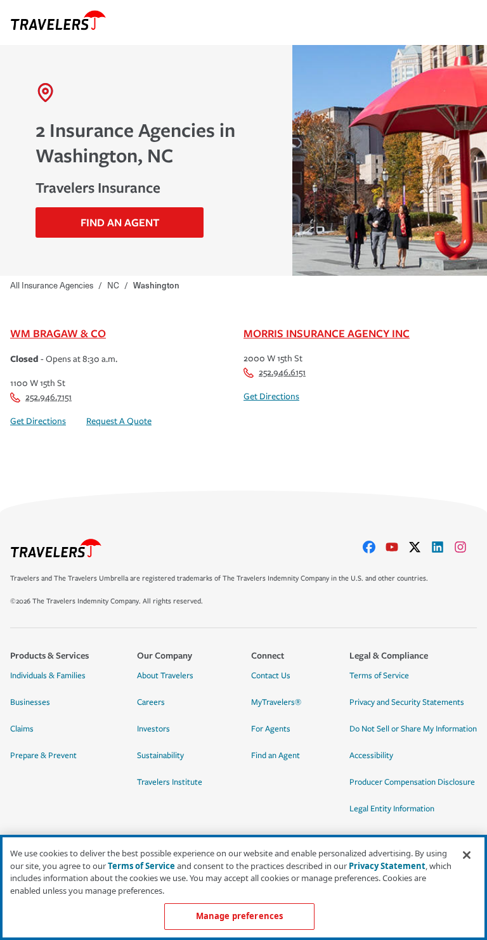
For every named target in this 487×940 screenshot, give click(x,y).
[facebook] (374, 547)
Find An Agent (120, 222)
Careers (151, 702)
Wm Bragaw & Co (58, 333)
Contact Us (270, 676)
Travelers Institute (169, 782)
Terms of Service (379, 676)
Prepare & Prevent (43, 755)
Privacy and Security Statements (406, 702)
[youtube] (397, 547)
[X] (419, 547)
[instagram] (465, 547)
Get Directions (38, 421)
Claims (22, 729)
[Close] (467, 855)
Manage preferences (239, 916)
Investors (153, 729)
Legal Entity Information (391, 809)
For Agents (270, 729)
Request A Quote (119, 421)
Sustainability (160, 755)
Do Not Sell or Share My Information (413, 729)
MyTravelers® (276, 702)
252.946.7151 (48, 397)
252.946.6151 (282, 372)
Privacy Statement (387, 866)
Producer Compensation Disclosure (412, 782)
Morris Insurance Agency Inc (327, 333)
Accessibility (371, 755)
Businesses (30, 702)
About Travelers (165, 676)
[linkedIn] (442, 547)
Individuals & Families (48, 676)
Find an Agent (275, 755)
